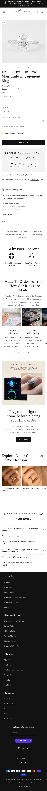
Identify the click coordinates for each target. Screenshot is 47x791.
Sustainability (9, 592)
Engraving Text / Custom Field (11, 117)
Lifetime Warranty (10, 641)
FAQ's (6, 714)
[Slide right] (28, 67)
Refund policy (37, 779)
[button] (4, 11)
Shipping (4, 88)
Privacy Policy (9, 626)
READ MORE (7, 214)
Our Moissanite (9, 665)
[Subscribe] (34, 732)
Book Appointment (11, 704)
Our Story (7, 582)
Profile (6, 607)
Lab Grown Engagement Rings (10, 489)
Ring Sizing (8, 675)
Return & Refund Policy (12, 646)
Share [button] (6, 222)
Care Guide (8, 680)
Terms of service (24, 783)
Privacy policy (13, 783)
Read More (23, 440)
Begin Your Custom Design (14, 621)
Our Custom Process (11, 602)
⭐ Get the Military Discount (12, 133)
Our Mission (8, 587)
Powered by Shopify (25, 779)
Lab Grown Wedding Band (31, 488)
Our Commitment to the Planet (15, 597)
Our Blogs (7, 685)
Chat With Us (9, 699)
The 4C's (7, 660)
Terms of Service (10, 636)
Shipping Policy (10, 631)
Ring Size (5, 107)
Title (3, 92)
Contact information (24, 786)
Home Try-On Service (22, 235)
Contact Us (8, 719)
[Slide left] (18, 67)
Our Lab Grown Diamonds (13, 670)
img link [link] (12, 254)
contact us (20, 126)
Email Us (7, 709)
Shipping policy (35, 783)
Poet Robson (15, 779)
